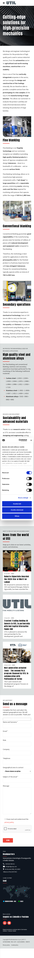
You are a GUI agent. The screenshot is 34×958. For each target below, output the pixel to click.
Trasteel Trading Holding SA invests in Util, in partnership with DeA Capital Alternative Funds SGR (17, 624)
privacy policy (9, 822)
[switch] (29, 478)
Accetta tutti (17, 504)
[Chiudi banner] (31, 440)
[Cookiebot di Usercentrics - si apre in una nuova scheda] (20, 440)
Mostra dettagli (23, 498)
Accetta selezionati (17, 510)
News (12, 573)
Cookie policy (14, 945)
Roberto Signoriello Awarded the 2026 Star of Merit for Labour (16, 579)
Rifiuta (17, 516)
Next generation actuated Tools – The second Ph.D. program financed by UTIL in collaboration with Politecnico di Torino (16, 673)
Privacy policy (6, 945)
